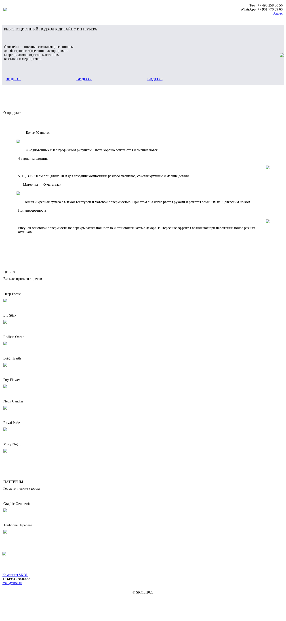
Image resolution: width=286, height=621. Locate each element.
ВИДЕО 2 (84, 79)
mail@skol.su (12, 583)
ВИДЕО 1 (13, 79)
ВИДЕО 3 (154, 79)
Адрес (278, 13)
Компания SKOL (15, 575)
